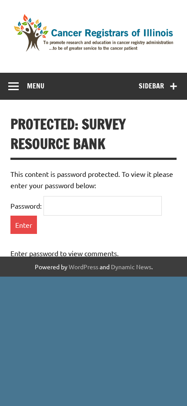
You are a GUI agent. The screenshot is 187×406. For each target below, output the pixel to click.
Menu (35, 86)
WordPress (83, 267)
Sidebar (151, 86)
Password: (26, 205)
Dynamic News (131, 267)
